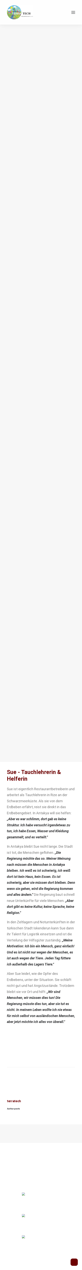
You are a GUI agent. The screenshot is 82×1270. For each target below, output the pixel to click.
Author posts (13, 1109)
